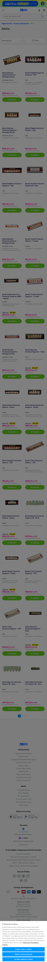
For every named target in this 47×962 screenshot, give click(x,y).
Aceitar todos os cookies (23, 949)
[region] (23, 941)
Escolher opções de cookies (23, 959)
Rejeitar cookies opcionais (23, 954)
